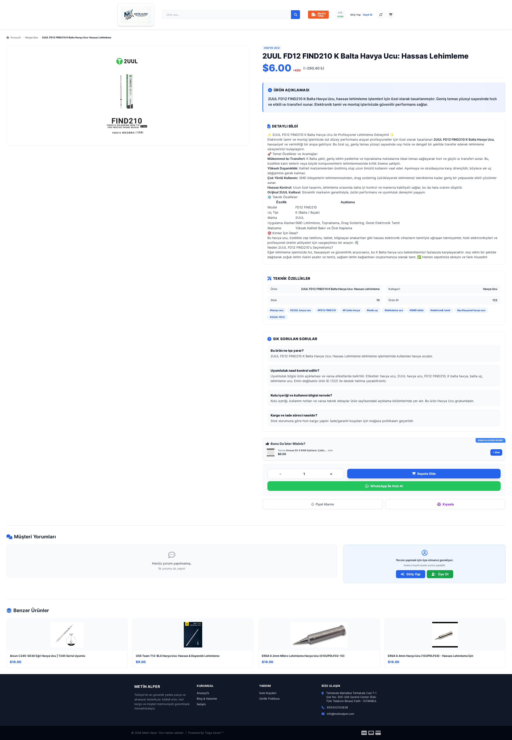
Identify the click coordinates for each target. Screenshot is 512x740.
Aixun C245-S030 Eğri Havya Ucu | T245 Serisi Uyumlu (47, 655)
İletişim (201, 704)
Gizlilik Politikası (269, 698)
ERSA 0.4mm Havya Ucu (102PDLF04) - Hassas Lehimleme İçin (430, 655)
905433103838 (337, 707)
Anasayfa (15, 37)
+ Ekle (496, 452)
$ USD (340, 16)
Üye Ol (442, 574)
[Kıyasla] (381, 15)
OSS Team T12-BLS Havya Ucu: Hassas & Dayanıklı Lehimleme (177, 655)
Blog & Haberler (207, 698)
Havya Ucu (31, 37)
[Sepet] (391, 15)
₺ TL (340, 12)
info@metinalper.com (340, 713)
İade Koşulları (267, 693)
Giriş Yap (355, 14)
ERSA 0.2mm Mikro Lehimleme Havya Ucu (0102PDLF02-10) (303, 655)
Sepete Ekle (426, 474)
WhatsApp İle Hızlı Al (386, 486)
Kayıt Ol (367, 14)
